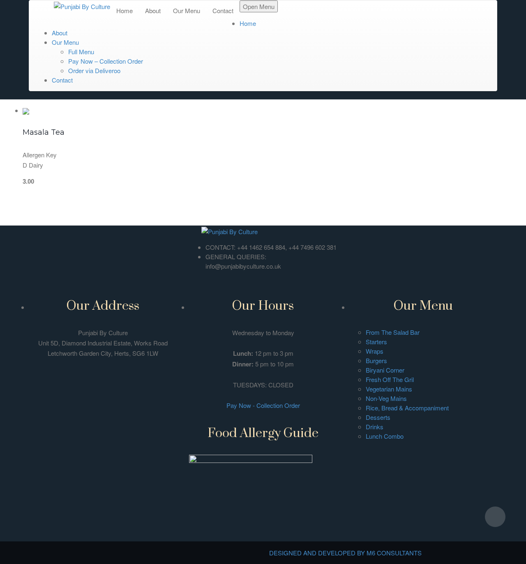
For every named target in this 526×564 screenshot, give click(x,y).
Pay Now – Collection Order (105, 61)
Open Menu (259, 6)
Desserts (378, 417)
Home (124, 10)
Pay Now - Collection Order (263, 405)
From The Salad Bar (393, 332)
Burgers (376, 360)
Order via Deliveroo (94, 70)
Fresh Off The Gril (390, 379)
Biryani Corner (385, 370)
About (153, 10)
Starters (376, 341)
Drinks (374, 426)
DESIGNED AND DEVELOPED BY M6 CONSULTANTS (345, 552)
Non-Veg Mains (386, 398)
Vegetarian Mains (389, 388)
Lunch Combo (385, 436)
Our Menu (186, 10)
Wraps (374, 351)
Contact (222, 10)
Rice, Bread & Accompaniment (407, 407)
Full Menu (81, 51)
